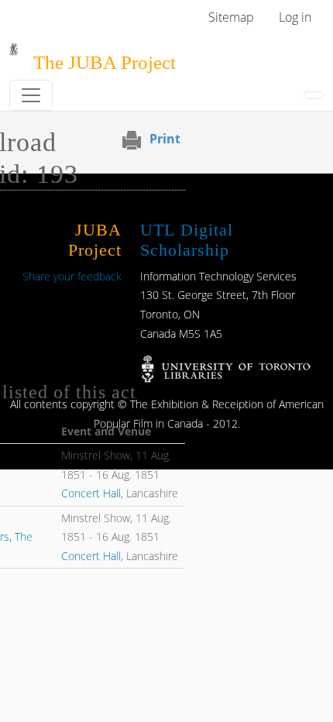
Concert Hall (91, 493)
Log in (295, 17)
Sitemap (231, 17)
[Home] (13, 53)
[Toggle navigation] (31, 95)
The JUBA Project (104, 62)
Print (164, 138)
